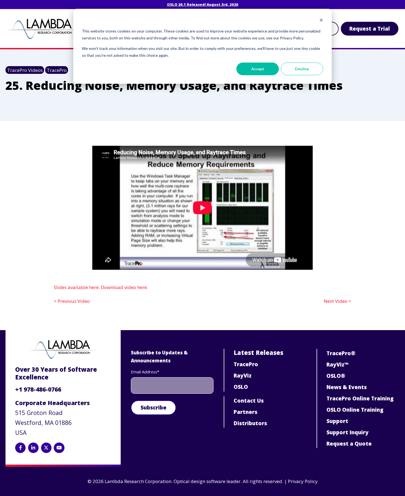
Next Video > (337, 301)
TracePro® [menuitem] (340, 353)
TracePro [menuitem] (246, 364)
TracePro (57, 70)
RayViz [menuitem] (243, 375)
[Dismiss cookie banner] (321, 20)
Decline (302, 68)
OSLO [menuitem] (241, 386)
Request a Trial (369, 28)
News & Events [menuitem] (346, 387)
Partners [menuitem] (245, 412)
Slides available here (76, 287)
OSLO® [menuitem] (335, 375)
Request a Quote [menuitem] (349, 443)
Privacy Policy (303, 481)
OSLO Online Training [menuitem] (355, 409)
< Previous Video (72, 301)
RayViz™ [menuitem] (337, 364)
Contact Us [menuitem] (249, 400)
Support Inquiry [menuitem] (347, 432)
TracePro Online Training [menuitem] (360, 398)
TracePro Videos (25, 70)
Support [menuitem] (337, 421)
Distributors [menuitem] (250, 423)
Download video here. (124, 287)
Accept (257, 68)
